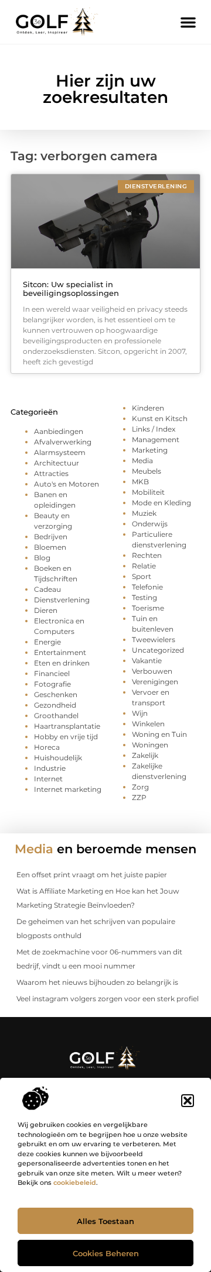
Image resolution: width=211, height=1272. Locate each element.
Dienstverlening (62, 599)
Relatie (144, 565)
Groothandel (56, 715)
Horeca (47, 747)
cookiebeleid (74, 1182)
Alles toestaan (105, 1221)
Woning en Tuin (159, 734)
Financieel (52, 673)
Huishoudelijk (58, 757)
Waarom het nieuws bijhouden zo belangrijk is (97, 982)
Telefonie (147, 586)
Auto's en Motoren (66, 484)
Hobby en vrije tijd (66, 736)
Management (155, 439)
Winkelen (148, 723)
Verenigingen (155, 681)
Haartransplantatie (67, 726)
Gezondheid (55, 705)
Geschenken (55, 694)
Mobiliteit (148, 492)
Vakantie (147, 660)
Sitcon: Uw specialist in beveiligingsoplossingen (71, 289)
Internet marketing (67, 789)
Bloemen (50, 547)
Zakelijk (145, 755)
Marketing (150, 450)
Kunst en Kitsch (160, 418)
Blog (42, 557)
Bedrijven (50, 536)
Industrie (50, 768)
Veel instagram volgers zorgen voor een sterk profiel (107, 998)
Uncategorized (158, 650)
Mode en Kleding (161, 502)
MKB (140, 481)
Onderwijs (150, 523)
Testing (144, 597)
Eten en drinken (62, 663)
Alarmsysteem (60, 452)
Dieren (45, 610)
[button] (187, 1100)
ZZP (139, 797)
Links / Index (153, 429)
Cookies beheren (106, 1253)
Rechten (147, 555)
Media (142, 460)
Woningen (150, 744)
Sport (141, 576)
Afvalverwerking (62, 441)
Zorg (140, 786)
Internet (48, 778)
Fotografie (52, 684)
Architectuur (56, 463)
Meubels (146, 471)
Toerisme (148, 608)
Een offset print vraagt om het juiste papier (91, 874)
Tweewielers (153, 639)
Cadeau (47, 589)
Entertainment (60, 652)
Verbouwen (152, 671)
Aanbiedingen (58, 431)
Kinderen (148, 408)
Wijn (140, 713)
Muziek (144, 513)
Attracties (51, 473)
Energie (47, 641)
